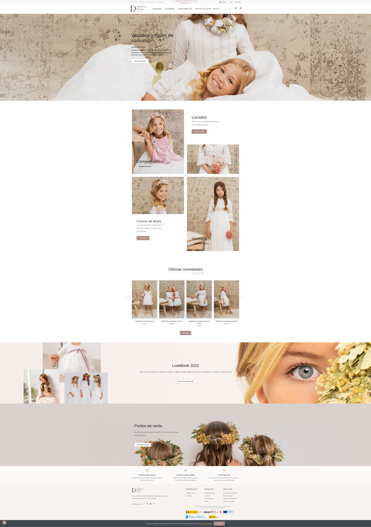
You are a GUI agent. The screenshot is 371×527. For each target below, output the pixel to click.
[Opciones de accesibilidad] (4, 522)
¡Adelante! (219, 523)
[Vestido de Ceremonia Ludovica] (226, 299)
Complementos (150, 161)
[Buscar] (225, 9)
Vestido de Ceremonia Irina (144, 321)
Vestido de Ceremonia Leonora (172, 321)
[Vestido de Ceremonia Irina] (144, 299)
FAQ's (231, 2)
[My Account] (230, 9)
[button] (145, 166)
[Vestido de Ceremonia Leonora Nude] (199, 299)
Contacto (238, 2)
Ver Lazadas (210, 62)
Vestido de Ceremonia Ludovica (226, 321)
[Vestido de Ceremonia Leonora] (172, 299)
